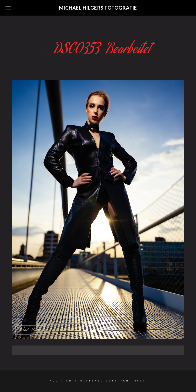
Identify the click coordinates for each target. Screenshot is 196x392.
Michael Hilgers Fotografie (98, 8)
